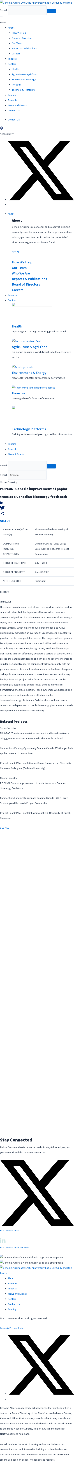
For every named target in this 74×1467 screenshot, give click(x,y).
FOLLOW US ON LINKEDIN (14, 1247)
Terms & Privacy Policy (12, 1328)
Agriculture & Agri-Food (24, 74)
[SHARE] (2, 514)
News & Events (16, 454)
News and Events (17, 105)
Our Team (17, 43)
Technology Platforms (24, 89)
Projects (12, 100)
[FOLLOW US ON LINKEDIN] (3, 1242)
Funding (12, 95)
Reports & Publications (24, 48)
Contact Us (14, 110)
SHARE (5, 521)
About (11, 27)
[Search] (51, 11)
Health (15, 69)
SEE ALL (16, 252)
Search (4, 10)
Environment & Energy (24, 79)
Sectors (12, 63)
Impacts (12, 58)
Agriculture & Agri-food (29, 346)
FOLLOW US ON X (9, 1230)
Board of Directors (22, 38)
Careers (16, 53)
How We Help (19, 32)
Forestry (16, 84)
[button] (37, 20)
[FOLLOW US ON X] (37, 1225)
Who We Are (21, 273)
